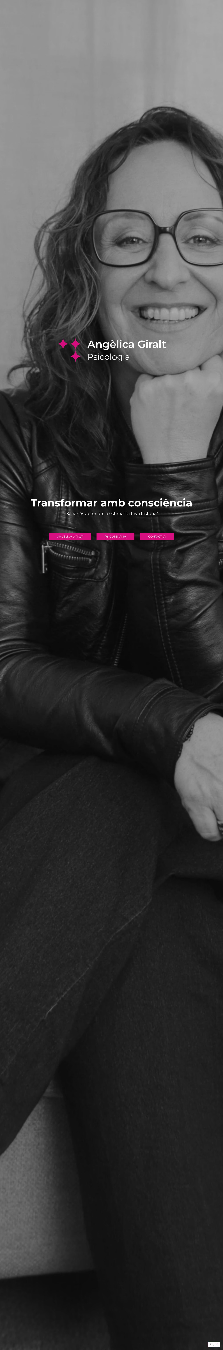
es (211, 1344)
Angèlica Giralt (70, 536)
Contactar (157, 536)
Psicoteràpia (115, 536)
